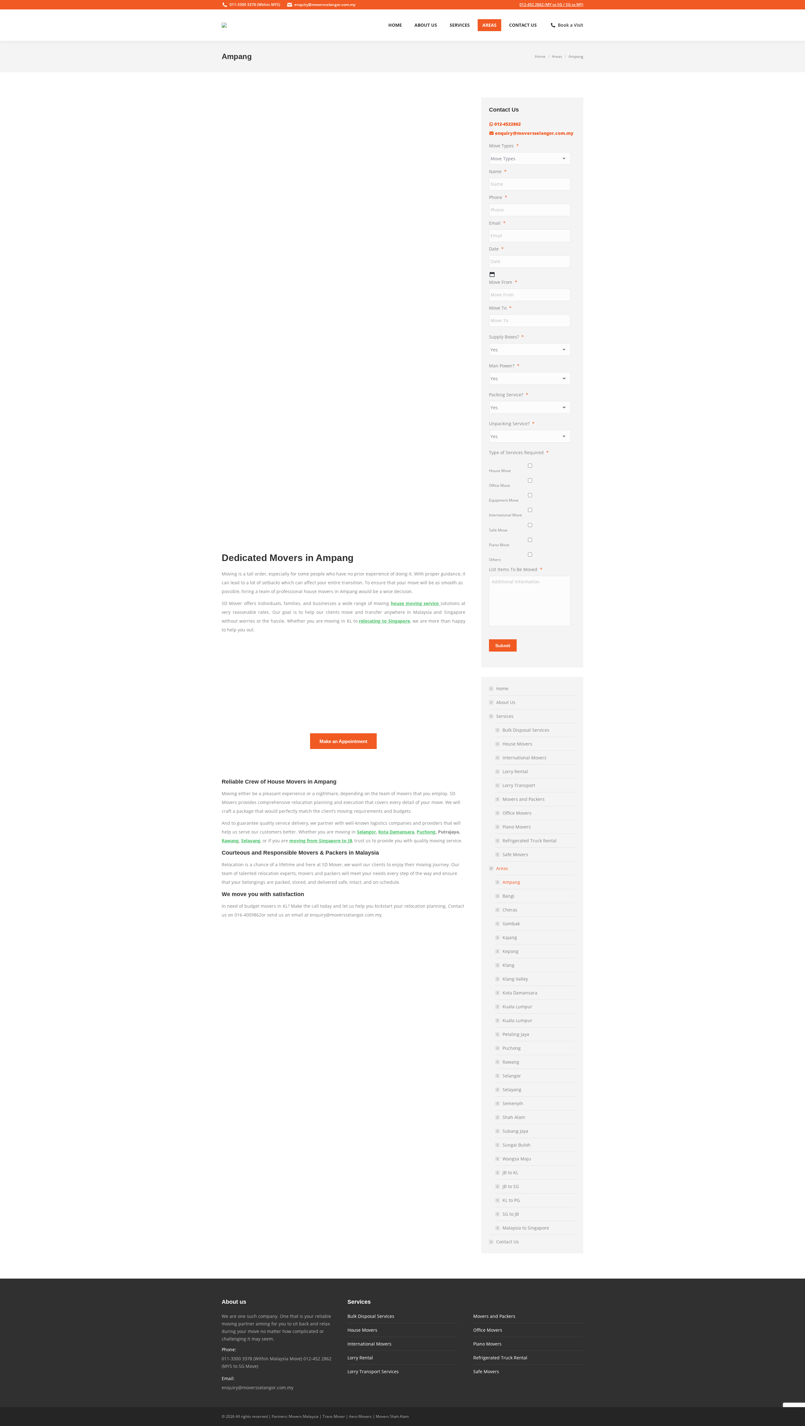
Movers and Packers (523, 799)
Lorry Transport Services (373, 1371)
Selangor (366, 832)
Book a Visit (570, 25)
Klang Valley (515, 979)
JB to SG (510, 1186)
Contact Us (507, 1242)
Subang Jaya (515, 1131)
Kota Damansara (396, 832)
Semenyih (512, 1103)
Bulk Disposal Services (525, 730)
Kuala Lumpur (517, 1007)
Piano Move (499, 545)
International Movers (524, 758)
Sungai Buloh (516, 1145)
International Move (505, 515)
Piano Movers (516, 827)
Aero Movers (360, 1416)
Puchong (426, 832)
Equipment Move (504, 500)
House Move (500, 470)
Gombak (511, 924)
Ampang (511, 882)
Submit (502, 645)
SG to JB (510, 1214)
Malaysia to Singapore (525, 1228)
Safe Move (498, 530)
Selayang (250, 841)
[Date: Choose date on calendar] (492, 274)
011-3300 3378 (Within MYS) (255, 4)
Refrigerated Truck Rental (529, 841)
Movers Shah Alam (392, 1416)
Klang (508, 965)
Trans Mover (334, 1416)
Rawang (230, 841)
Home (502, 688)
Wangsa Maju (516, 1159)
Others (495, 559)
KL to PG (511, 1200)
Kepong (510, 951)
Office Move (499, 485)
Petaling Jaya (515, 1034)
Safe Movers (515, 854)
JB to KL (510, 1172)
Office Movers (516, 813)
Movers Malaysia (304, 1416)
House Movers (517, 744)
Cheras (509, 910)
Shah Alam (513, 1117)
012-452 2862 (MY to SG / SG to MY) (551, 4)
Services (505, 716)
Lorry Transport (518, 785)
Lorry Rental (515, 771)
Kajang (509, 937)
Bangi (508, 896)
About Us (505, 702)
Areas (502, 868)
